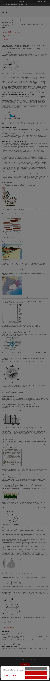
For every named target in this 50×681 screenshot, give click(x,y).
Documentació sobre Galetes (10, 675)
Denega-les (36, 672)
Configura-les (36, 668)
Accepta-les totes (36, 677)
